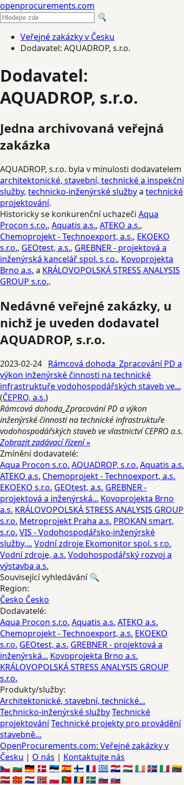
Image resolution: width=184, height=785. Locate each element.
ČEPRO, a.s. (24, 397)
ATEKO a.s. (120, 225)
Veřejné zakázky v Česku (67, 36)
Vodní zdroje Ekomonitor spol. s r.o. (102, 543)
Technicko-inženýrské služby (55, 712)
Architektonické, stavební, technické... (72, 700)
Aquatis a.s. (74, 225)
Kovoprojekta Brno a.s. (94, 655)
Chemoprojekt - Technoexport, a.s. (66, 236)
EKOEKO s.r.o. (26, 487)
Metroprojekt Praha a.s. (65, 521)
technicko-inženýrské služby (82, 191)
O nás (43, 757)
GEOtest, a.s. (46, 247)
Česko (13, 599)
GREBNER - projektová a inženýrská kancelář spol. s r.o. (83, 253)
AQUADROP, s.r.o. (105, 464)
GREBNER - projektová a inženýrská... (73, 493)
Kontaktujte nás (94, 757)
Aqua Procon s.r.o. (35, 464)
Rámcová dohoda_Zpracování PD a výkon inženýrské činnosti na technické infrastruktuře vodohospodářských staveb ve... (91, 375)
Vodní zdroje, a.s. (33, 554)
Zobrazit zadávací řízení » (45, 442)
